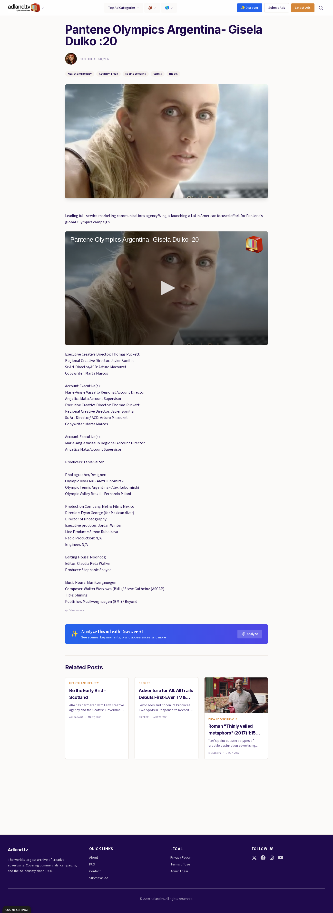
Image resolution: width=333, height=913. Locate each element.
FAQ (92, 864)
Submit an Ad (98, 878)
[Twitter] (254, 857)
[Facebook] (263, 857)
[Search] (320, 7)
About (93, 857)
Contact (95, 871)
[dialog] (16, 909)
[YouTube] (280, 857)
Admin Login (179, 871)
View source (76, 611)
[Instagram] (271, 857)
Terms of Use (180, 864)
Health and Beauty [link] (83, 683)
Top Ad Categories (122, 7)
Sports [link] (145, 683)
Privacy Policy (180, 857)
